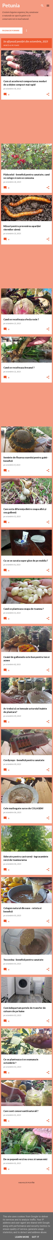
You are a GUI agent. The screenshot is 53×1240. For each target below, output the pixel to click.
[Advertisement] (26, 121)
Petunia (11, 5)
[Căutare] (42, 5)
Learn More (22, 1237)
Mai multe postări (26, 1183)
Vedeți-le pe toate (11, 45)
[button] (48, 94)
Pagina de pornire (10, 30)
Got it (35, 1237)
